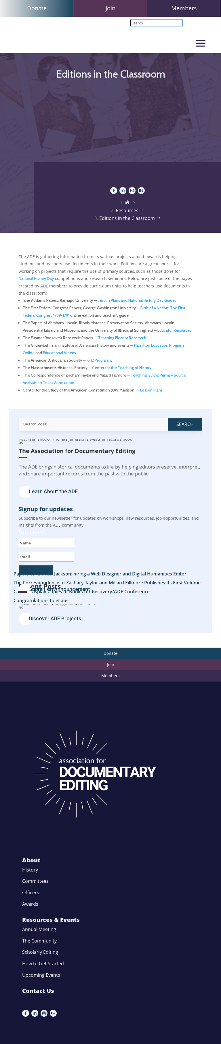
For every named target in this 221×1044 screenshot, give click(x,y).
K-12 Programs (99, 360)
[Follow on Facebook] (113, 190)
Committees (35, 881)
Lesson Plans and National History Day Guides (137, 300)
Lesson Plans (151, 390)
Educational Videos (59, 352)
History (30, 870)
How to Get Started (43, 963)
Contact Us (38, 991)
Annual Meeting (39, 929)
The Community (39, 941)
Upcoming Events (41, 975)
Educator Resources (174, 330)
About (31, 860)
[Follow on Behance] (141, 190)
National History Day (36, 278)
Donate (37, 8)
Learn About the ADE (53, 491)
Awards (30, 904)
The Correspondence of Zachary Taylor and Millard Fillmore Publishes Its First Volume (107, 582)
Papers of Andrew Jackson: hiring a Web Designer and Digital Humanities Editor (100, 574)
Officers (30, 892)
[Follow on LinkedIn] (122, 190)
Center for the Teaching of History (121, 367)
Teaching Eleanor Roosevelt (122, 337)
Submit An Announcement (59, 589)
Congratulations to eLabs (41, 600)
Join (110, 8)
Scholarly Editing (40, 952)
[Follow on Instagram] (132, 190)
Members (184, 8)
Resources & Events (51, 920)
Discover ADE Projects (55, 618)
